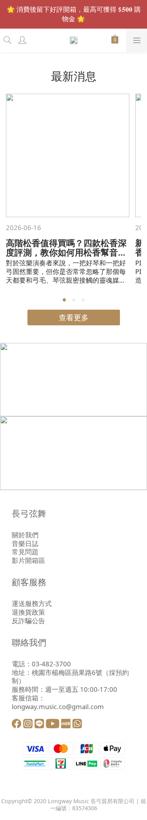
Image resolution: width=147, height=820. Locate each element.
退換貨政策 (28, 612)
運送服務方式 (32, 603)
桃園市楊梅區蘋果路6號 (67, 672)
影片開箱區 (28, 560)
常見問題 (25, 551)
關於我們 (25, 534)
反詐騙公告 (28, 620)
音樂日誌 (25, 543)
